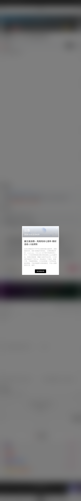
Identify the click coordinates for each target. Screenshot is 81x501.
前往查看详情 (40, 271)
